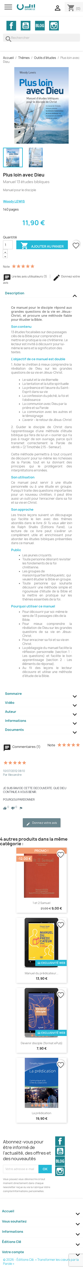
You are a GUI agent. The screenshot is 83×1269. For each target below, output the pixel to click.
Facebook (11, 25)
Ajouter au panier (42, 245)
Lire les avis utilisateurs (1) (29, 276)
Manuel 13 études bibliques (26, 182)
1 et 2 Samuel (41, 903)
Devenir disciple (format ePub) (41, 1043)
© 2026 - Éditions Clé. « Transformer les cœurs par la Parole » (41, 1262)
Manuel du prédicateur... (41, 973)
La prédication (41, 1113)
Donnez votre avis (44, 823)
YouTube (25, 25)
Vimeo (40, 25)
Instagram (54, 25)
